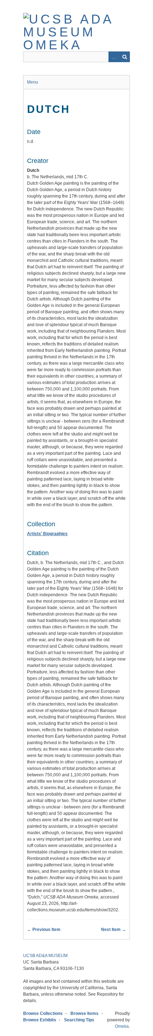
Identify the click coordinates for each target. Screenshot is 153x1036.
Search (124, 56)
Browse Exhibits (39, 1019)
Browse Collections (43, 1013)
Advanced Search (114, 56)
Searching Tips (79, 1019)
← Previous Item (43, 929)
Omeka (122, 1026)
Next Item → (113, 929)
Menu (32, 82)
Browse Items (84, 1013)
